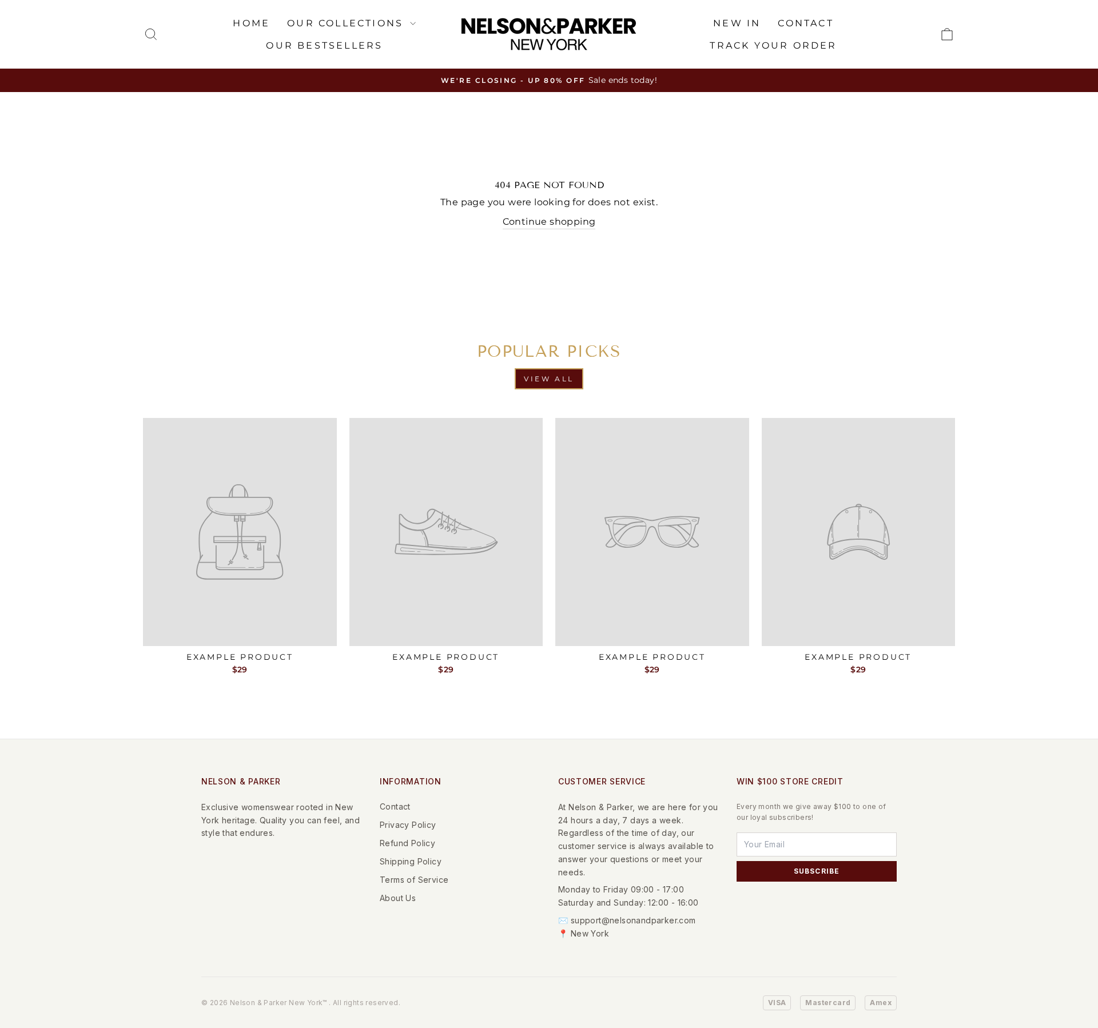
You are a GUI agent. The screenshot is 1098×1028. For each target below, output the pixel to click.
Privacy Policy (408, 825)
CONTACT (805, 23)
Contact (395, 806)
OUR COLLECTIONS (347, 23)
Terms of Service (414, 879)
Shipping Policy (410, 861)
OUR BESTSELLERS (324, 45)
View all (549, 378)
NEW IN (737, 23)
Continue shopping (549, 221)
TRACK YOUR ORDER (773, 45)
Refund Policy (407, 843)
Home (251, 23)
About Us (398, 898)
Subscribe (817, 871)
